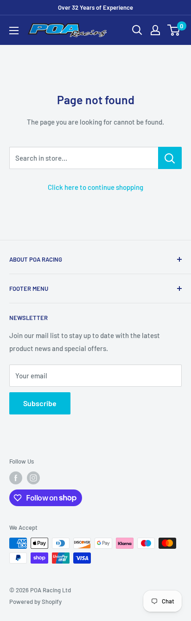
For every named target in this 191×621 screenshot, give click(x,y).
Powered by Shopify (35, 601)
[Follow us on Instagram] (33, 477)
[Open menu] (14, 30)
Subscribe (40, 403)
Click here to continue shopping (95, 187)
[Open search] (137, 30)
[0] (174, 30)
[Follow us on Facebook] (15, 477)
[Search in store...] (170, 158)
